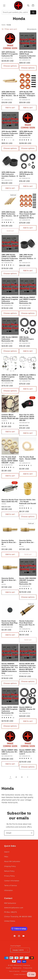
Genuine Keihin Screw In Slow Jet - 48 (9, 580)
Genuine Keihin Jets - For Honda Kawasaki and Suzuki (27, 501)
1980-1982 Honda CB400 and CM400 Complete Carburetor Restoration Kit (10, 257)
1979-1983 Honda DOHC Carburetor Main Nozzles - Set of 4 (10, 215)
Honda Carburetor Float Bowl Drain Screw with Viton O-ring (27, 624)
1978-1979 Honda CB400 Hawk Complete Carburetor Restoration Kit (27, 55)
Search (7, 852)
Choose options (10, 66)
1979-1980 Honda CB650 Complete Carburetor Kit (26, 133)
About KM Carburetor (12, 861)
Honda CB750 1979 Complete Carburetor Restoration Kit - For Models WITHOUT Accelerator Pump (27, 667)
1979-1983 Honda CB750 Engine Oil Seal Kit (26, 174)
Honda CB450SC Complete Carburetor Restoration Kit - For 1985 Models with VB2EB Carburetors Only (10, 668)
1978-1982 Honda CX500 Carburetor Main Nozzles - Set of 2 (10, 94)
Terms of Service (10, 885)
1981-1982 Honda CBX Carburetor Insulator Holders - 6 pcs (27, 257)
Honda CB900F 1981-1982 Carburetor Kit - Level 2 (27, 752)
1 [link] (10, 777)
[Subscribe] (31, 832)
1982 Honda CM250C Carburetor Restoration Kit (10, 339)
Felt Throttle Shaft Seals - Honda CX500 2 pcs (27, 459)
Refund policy (17, 968)
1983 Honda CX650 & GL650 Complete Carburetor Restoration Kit (10, 378)
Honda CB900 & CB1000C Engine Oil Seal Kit (27, 709)
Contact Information (11, 881)
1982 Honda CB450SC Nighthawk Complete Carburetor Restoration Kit (10, 300)
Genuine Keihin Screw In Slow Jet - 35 (9, 542)
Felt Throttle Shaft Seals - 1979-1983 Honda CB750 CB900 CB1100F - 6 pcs (10, 460)
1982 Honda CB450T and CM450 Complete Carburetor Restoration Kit (27, 300)
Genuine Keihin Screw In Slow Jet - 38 (26, 542)
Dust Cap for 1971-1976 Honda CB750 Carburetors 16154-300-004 (26, 417)
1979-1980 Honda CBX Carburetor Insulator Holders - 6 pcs (10, 175)
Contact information (20, 974)
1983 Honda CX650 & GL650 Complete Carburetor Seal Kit (27, 377)
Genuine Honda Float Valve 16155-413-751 (10, 500)
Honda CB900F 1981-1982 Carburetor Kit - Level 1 (10, 752)
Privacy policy (27, 968)
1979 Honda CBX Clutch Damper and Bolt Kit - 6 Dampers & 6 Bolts (27, 94)
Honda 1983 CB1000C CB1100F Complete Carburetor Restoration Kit (27, 581)
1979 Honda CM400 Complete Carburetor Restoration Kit (10, 133)
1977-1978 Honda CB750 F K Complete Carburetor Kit (10, 54)
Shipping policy (26, 971)
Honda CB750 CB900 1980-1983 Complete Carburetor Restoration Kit (10, 710)
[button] (4, 5)
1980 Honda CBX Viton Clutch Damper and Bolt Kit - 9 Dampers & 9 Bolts (27, 215)
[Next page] (27, 777)
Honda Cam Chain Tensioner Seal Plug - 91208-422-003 (10, 623)
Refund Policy (9, 871)
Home (3, 25)
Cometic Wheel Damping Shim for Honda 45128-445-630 (10, 416)
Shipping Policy (10, 866)
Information (8, 890)
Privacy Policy (9, 876)
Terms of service (14, 971)
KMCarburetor (18, 965)
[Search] (33, 12)
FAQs (6, 856)
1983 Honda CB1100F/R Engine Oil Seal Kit (26, 339)
